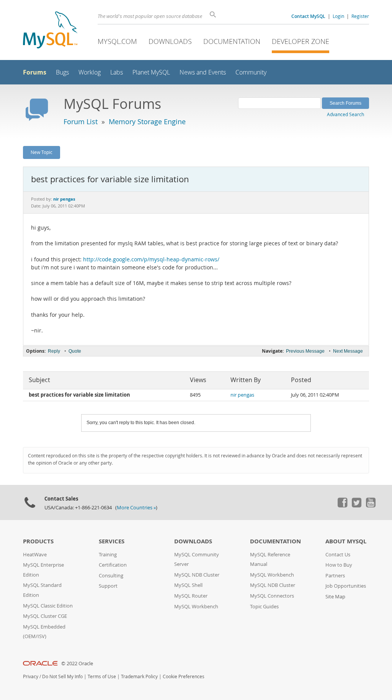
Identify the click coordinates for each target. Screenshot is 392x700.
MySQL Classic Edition (48, 606)
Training (108, 554)
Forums (34, 72)
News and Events (203, 72)
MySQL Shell (188, 585)
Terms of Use (102, 676)
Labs (116, 72)
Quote (75, 351)
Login (338, 16)
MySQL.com (117, 41)
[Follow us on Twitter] (356, 505)
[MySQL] (50, 31)
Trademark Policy (139, 676)
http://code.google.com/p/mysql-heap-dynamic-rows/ (151, 259)
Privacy (30, 676)
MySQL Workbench (196, 606)
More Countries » (136, 507)
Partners (335, 575)
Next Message (348, 351)
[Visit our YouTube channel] (370, 505)
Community (250, 72)
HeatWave (35, 554)
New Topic (41, 152)
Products (38, 541)
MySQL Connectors (272, 596)
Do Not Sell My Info (62, 676)
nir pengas (242, 395)
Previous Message (305, 351)
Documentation (231, 41)
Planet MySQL (151, 72)
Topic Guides (264, 606)
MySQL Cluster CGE (45, 616)
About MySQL (345, 541)
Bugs (62, 72)
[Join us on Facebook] (342, 505)
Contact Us (337, 554)
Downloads (170, 41)
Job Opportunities (345, 586)
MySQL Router (190, 596)
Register (360, 16)
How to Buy (338, 565)
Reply (54, 351)
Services (111, 541)
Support (108, 586)
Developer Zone (300, 41)
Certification (113, 565)
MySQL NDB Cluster (196, 575)
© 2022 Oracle (77, 663)
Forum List (81, 121)
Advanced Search (345, 114)
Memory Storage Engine (147, 121)
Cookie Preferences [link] (183, 676)
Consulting (111, 575)
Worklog (89, 72)
